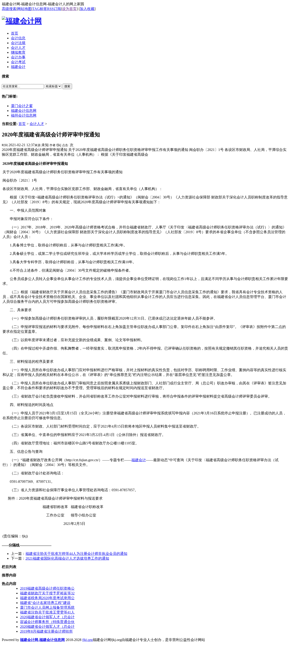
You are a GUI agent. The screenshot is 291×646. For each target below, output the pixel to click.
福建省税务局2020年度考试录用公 (47, 598)
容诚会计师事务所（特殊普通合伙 (47, 622)
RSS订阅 (54, 9)
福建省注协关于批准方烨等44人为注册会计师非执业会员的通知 (76, 554)
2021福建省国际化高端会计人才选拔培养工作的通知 (67, 558)
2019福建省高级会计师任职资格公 (47, 588)
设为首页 (69, 9)
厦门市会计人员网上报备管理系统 (47, 607)
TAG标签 (39, 9)
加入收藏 (87, 9)
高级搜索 (9, 9)
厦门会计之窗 (22, 106)
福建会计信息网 (23, 111)
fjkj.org (87, 640)
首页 (22, 124)
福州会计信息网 (23, 115)
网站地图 (24, 9)
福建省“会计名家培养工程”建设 (45, 603)
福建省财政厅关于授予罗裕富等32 (47, 593)
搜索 (67, 86)
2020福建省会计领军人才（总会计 (47, 617)
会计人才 (37, 124)
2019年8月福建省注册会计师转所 (46, 631)
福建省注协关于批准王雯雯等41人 (47, 612)
